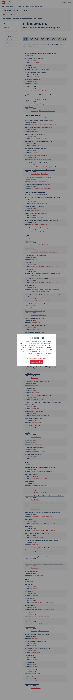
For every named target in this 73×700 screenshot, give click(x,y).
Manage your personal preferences (36, 358)
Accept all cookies (36, 362)
